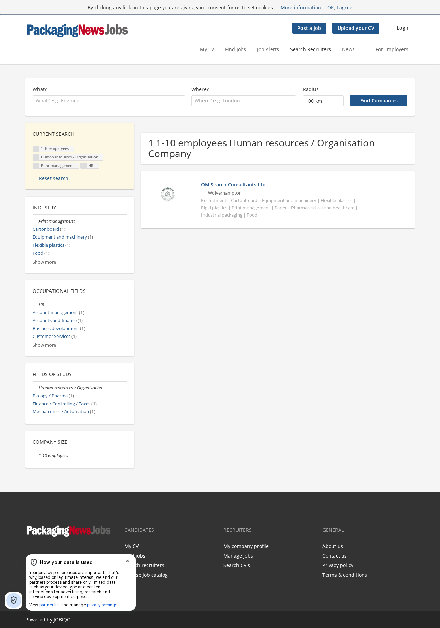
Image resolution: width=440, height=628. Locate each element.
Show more (44, 262)
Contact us (334, 555)
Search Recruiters (310, 49)
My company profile (246, 546)
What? (40, 89)
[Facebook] (30, 552)
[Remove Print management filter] (35, 221)
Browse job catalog (146, 575)
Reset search (53, 178)
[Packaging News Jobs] (77, 30)
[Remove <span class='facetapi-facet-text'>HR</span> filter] (84, 166)
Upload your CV (356, 28)
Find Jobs (235, 49)
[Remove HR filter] (35, 305)
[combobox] (109, 100)
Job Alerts (268, 49)
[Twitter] (40, 552)
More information (300, 7)
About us (332, 546)
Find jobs (134, 555)
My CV (207, 49)
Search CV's (236, 565)
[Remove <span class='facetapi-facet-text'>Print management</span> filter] (36, 166)
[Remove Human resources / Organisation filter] (35, 388)
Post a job (309, 28)
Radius (311, 89)
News (348, 49)
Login (403, 27)
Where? (200, 89)
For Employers (392, 49)
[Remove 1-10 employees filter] (35, 456)
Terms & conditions (344, 575)
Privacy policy (337, 565)
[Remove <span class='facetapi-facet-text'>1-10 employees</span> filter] (36, 149)
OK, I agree (339, 7)
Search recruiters (144, 565)
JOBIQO (62, 619)
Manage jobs (238, 555)
